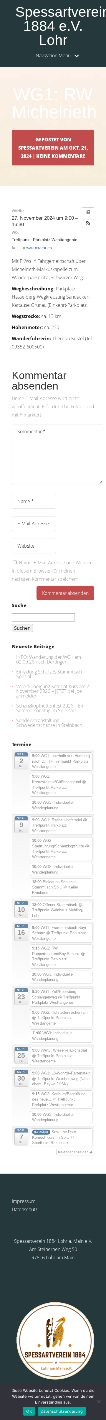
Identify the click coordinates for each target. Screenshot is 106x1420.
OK (29, 1411)
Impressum (23, 1201)
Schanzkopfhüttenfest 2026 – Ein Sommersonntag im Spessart (50, 708)
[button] (88, 223)
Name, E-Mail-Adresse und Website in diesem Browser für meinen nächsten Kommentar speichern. (52, 570)
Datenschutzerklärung (62, 1411)
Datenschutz (24, 1209)
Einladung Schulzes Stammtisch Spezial (49, 674)
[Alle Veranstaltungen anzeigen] (88, 211)
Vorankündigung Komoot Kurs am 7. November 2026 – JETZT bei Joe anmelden (53, 691)
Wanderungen (38, 248)
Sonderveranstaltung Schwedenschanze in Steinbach (49, 722)
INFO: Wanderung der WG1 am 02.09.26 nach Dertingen (48, 659)
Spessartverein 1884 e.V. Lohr (54, 26)
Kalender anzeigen (74, 1152)
